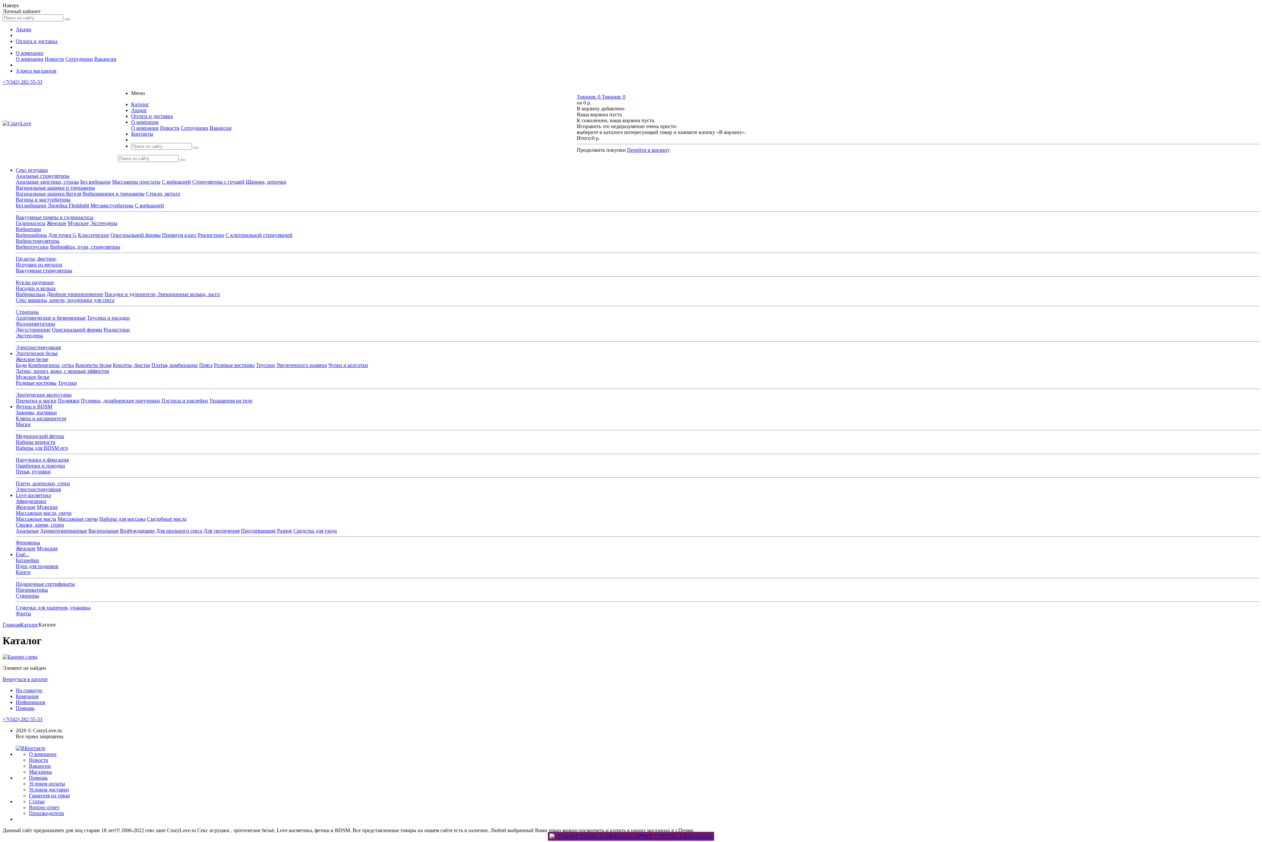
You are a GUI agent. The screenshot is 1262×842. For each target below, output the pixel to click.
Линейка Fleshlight (68, 205)
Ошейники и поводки (40, 465)
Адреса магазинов (36, 71)
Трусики (265, 365)
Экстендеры (103, 223)
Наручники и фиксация (42, 460)
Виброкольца (30, 294)
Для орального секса (179, 531)
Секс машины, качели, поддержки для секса (65, 300)
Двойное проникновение (75, 294)
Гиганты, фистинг (36, 259)
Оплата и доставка (37, 41)
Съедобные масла (166, 519)
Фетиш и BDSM (34, 406)
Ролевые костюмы (234, 365)
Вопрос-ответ (44, 807)
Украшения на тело (230, 400)
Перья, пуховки (33, 471)
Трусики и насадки (108, 318)
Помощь (25, 708)
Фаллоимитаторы (35, 324)
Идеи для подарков (37, 566)
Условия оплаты (47, 783)
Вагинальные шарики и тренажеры (55, 188)
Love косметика (33, 495)
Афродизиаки (31, 501)
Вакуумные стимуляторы (44, 270)
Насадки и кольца (36, 288)
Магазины (40, 772)
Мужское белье (33, 377)
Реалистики (211, 235)
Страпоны (27, 312)
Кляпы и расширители (41, 418)
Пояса (206, 365)
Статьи (37, 801)
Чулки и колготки (348, 365)
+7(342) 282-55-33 (22, 82)
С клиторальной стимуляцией (258, 235)
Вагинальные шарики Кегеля (48, 193)
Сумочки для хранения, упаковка (53, 607)
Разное (284, 531)
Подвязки (69, 400)
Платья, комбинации (175, 365)
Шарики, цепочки (266, 182)
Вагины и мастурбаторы (43, 199)
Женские (56, 223)
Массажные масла (36, 519)
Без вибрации (95, 182)
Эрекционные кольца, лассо (188, 294)
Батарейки (27, 560)
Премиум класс (179, 235)
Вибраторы (28, 229)
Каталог (140, 104)
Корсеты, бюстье (131, 365)
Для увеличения (221, 531)
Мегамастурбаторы (111, 205)
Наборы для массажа (122, 519)
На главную (29, 690)
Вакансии (105, 59)
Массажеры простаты (136, 182)
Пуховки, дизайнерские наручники (120, 400)
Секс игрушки (32, 170)
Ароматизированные (63, 531)
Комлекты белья (93, 365)
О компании (29, 53)
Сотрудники (79, 59)
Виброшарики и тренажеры (113, 193)
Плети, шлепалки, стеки (43, 483)
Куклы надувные (35, 282)
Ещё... (22, 554)
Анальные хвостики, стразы (47, 182)
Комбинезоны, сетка (51, 365)
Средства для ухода (315, 531)
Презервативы (32, 590)
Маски (23, 424)
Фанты (23, 613)
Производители (46, 813)
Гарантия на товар (49, 795)
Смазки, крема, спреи (40, 525)
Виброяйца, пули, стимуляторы (85, 247)
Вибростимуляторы (37, 241)
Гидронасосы (30, 223)
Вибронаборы (31, 235)
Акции (23, 29)
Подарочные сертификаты (45, 584)
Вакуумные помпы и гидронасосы (54, 217)
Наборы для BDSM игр (42, 448)
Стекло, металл (163, 193)
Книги (23, 572)
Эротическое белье (37, 353)
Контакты (142, 134)
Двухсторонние (33, 329)
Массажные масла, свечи (44, 513)
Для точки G (62, 235)
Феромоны (28, 542)
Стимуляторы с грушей (218, 182)
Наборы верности (36, 442)
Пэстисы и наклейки (184, 400)
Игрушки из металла (39, 264)
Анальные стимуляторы (42, 176)
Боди (21, 365)
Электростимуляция (38, 347)
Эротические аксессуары (44, 395)
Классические (93, 235)
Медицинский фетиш (40, 436)
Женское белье (32, 359)
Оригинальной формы (135, 235)
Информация (30, 702)
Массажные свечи (78, 519)
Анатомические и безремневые (51, 318)
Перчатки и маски (36, 400)
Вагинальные (103, 531)
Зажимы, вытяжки (36, 412)
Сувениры (27, 596)
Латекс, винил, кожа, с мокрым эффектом (62, 371)
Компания (27, 696)
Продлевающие (258, 531)
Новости (54, 59)
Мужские (78, 223)
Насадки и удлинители (130, 294)
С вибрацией (176, 182)
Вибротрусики (32, 247)
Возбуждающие (137, 531)
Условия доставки (49, 789)
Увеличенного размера (301, 365)
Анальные (27, 531)
